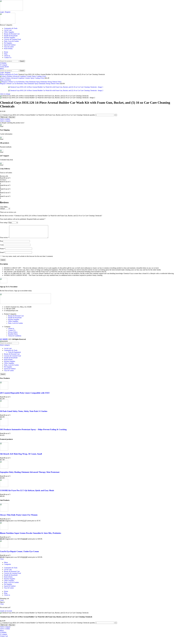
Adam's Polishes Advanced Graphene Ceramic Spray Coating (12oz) (22, 78)
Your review (4, 237)
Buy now (11, 117)
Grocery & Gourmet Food (12, 356)
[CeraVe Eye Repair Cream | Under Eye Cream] (4, 547)
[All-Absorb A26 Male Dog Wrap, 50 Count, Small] (4, 450)
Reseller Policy (13, 334)
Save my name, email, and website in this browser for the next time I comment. (27, 256)
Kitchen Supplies (13, 319)
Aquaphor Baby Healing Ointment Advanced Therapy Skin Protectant (29, 472)
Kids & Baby (8, 359)
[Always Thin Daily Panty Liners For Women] (4, 511)
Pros (1, 241)
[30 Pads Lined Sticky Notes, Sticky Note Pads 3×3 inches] (4, 407)
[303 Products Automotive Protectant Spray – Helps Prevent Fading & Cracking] (4, 425)
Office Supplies (13, 321)
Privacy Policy (13, 332)
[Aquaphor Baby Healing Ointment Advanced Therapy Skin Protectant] (4, 468)
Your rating (4, 222)
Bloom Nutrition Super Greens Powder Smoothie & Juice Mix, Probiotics (30, 533)
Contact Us (11, 330)
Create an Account (6, 611)
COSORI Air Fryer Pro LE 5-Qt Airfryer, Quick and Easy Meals (27, 490)
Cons (1, 245)
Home (2, 74)
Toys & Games (9, 370)
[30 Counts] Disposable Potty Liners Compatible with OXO (25, 393)
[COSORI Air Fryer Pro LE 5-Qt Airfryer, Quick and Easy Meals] (4, 486)
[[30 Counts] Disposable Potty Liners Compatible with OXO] (4, 389)
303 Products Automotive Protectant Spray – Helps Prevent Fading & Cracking (33, 429)
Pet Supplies (8, 367)
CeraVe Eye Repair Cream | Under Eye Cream (19, 551)
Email (2, 252)
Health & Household (14, 317)
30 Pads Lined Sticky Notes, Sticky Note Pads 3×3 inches (23, 411)
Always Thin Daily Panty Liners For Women (18, 515)
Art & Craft (8, 348)
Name (2, 248)
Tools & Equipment (14, 352)
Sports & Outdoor (10, 369)
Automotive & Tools (11, 74)
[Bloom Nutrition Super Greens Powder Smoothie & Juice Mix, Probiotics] (4, 529)
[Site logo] (11, 10)
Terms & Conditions (14, 336)
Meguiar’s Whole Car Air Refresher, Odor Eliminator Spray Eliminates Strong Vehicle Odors (30, 83)
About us (11, 328)
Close (2, 559)
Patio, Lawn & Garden (15, 323)
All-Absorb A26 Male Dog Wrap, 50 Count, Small (21, 454)
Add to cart (4, 117)
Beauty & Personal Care (16, 316)
